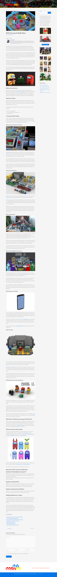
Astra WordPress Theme (40, 573)
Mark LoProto (12, 39)
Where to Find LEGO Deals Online (44, 86)
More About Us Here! (45, 44)
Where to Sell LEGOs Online (44, 85)
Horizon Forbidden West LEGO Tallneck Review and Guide (15, 519)
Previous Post (9, 528)
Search (41, 11)
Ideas (6, 34)
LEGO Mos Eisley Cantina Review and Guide (13, 520)
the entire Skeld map (25, 274)
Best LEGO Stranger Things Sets (11, 523)
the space (9, 367)
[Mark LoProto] (8, 41)
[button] (33, 4)
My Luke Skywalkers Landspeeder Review (12, 518)
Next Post (32, 528)
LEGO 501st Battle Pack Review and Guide (13, 524)
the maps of (7, 197)
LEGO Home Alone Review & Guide (45, 92)
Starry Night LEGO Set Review (11, 522)
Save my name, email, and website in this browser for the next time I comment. (17, 553)
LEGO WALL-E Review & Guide (44, 88)
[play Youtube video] (45, 31)
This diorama (8, 152)
